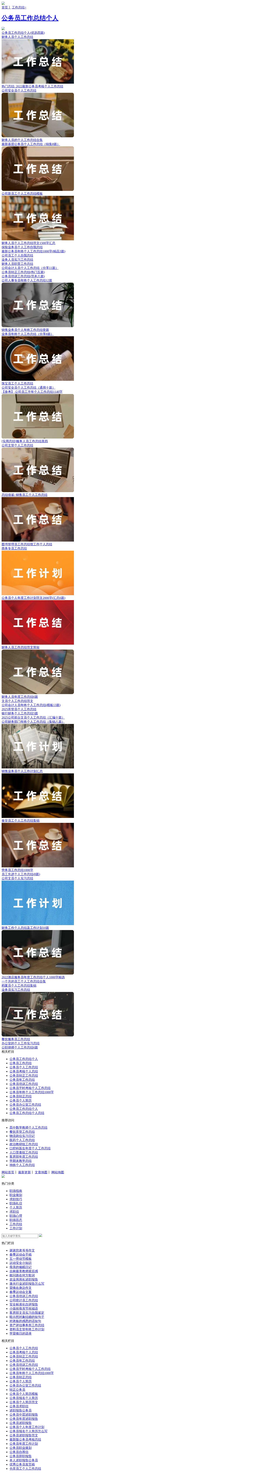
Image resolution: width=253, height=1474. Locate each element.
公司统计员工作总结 (23, 1300)
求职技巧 (15, 1199)
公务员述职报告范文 (23, 1435)
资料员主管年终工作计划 (26, 1329)
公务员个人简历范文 (23, 1402)
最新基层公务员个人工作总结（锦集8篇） (31, 144)
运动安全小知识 (20, 1263)
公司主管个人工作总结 (17, 445)
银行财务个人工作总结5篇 (20, 713)
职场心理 (15, 1215)
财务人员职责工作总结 (17, 263)
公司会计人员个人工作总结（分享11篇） (30, 268)
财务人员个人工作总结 (17, 37)
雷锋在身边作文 (20, 1287)
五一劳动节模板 (20, 1258)
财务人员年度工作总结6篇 (20, 696)
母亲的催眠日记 (20, 1267)
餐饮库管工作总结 (22, 1131)
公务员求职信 (18, 1406)
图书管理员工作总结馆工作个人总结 (27, 544)
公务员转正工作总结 (23, 1075)
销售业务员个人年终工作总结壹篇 (25, 330)
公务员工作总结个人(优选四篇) (23, 32)
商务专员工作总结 (14, 548)
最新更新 (24, 1172)
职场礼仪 (15, 1203)
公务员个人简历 (20, 1100)
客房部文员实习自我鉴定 (26, 1312)
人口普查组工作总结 (23, 1152)
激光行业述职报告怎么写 (26, 1283)
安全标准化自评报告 (23, 1304)
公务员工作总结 (20, 1063)
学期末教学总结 (20, 1160)
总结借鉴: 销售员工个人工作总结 (24, 494)
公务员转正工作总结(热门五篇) (23, 272)
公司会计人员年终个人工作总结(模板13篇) (31, 705)
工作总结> (19, 7)
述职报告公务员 (20, 1410)
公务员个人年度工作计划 (26, 1427)
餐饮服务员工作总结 (16, 1039)
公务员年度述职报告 (23, 1418)
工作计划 (15, 1228)
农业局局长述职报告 (23, 1279)
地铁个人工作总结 (22, 1165)
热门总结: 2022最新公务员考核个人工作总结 (32, 86)
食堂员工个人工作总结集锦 (21, 820)
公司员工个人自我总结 (17, 255)
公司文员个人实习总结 (17, 878)
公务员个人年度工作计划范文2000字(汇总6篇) (33, 598)
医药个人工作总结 (22, 1140)
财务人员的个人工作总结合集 (22, 140)
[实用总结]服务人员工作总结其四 (25, 441)
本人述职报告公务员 (23, 1460)
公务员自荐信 (18, 1452)
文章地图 (41, 1172)
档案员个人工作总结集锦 (19, 985)
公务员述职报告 (20, 1423)
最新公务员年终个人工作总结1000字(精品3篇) (33, 251)
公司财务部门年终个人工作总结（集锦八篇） (33, 721)
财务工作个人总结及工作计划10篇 (25, 927)
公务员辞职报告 (20, 1456)
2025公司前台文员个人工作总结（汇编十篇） (33, 717)
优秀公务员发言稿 (22, 1464)
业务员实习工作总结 (16, 989)
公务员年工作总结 (22, 1079)
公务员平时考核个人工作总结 (30, 1088)
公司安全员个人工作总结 (19, 90)
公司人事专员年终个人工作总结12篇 (27, 280)
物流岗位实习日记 (22, 1136)
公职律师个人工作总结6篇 (20, 1047)
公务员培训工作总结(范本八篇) (23, 276)
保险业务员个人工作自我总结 (22, 247)
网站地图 (57, 1172)
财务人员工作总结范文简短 (21, 647)
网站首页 (8, 1172)
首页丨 (6, 7)
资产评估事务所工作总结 (26, 1325)
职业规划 (15, 1195)
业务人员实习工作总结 (17, 259)
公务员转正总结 (20, 1096)
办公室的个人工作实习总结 (21, 1043)
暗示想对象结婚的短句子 (26, 1317)
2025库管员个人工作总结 (19, 709)
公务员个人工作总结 (23, 1067)
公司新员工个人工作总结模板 (22, 193)
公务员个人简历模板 (23, 1393)
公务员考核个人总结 (23, 1071)
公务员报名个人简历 (23, 1398)
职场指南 (15, 1191)
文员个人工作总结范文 (17, 701)
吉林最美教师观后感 (23, 1271)
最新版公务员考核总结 (25, 1439)
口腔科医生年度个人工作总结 (30, 1148)
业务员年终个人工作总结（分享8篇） (28, 334)
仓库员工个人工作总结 (25, 1468)
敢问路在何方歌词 (22, 1275)
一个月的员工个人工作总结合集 (24, 981)
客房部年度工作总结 (23, 1156)
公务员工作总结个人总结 (26, 1113)
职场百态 (15, 1220)
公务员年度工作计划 (23, 1443)
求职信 (14, 1211)
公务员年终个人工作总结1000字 (31, 1092)
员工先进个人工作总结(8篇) (21, 874)
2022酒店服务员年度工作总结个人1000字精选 (33, 977)
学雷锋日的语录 (20, 1333)
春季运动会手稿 (20, 1254)
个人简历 (15, 1207)
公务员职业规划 (20, 1447)
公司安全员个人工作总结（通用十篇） (28, 387)
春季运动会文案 (20, 1292)
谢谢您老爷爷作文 (22, 1250)
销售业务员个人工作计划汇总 (22, 771)
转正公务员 (17, 1389)
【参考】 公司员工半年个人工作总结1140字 (32, 391)
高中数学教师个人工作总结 (28, 1127)
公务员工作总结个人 (30, 18)
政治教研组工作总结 (23, 1144)
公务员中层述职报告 (23, 1414)
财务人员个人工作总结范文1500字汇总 (28, 243)
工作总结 (15, 1224)
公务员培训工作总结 (23, 1084)
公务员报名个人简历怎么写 (28, 1431)
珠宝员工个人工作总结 (17, 383)
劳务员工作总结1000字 (17, 870)
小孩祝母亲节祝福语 (23, 1308)
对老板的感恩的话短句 (25, 1321)
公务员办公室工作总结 (25, 1104)
